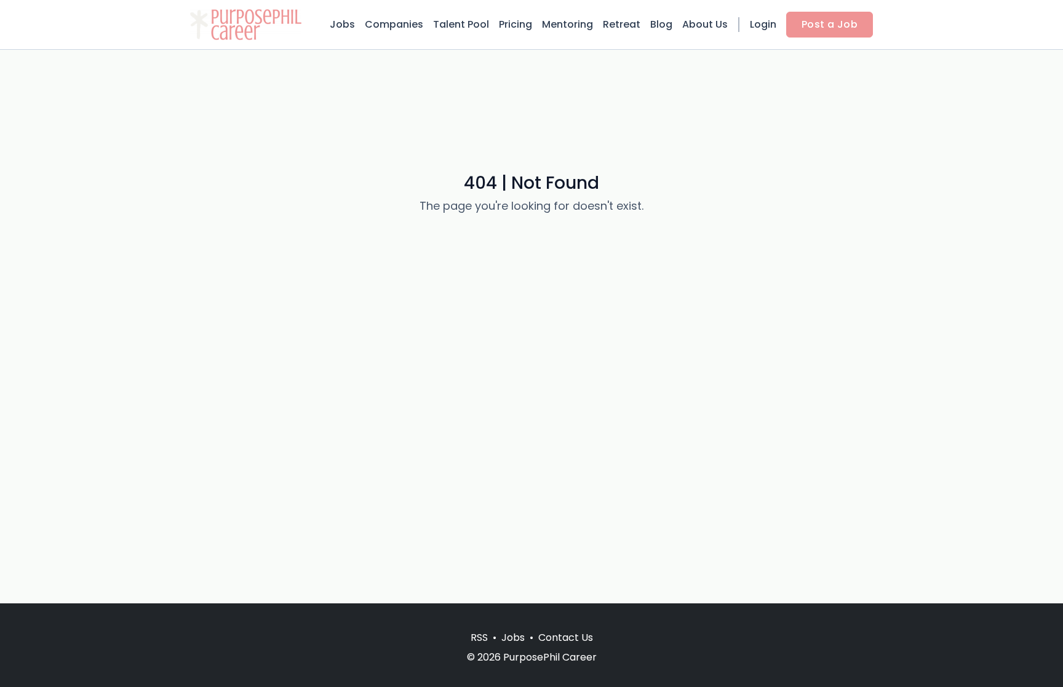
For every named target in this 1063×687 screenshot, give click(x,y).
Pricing (515, 24)
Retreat (621, 24)
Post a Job (830, 24)
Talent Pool (461, 24)
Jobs (342, 24)
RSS (479, 637)
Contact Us (565, 637)
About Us (705, 24)
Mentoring (567, 24)
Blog (661, 24)
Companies (394, 24)
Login (763, 24)
